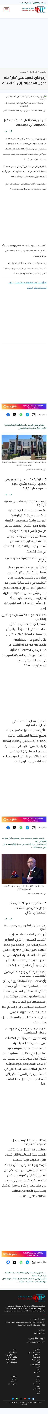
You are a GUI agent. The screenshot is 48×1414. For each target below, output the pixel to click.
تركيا (38, 1376)
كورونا (38, 1362)
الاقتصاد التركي (12, 1357)
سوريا (38, 1379)
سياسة (22, 72)
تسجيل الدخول (39, 3)
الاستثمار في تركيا (11, 1355)
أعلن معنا (14, 1381)
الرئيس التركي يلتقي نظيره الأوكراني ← (31, 428)
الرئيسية (43, 72)
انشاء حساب (25, 3)
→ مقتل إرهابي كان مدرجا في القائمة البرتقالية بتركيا (25, 425)
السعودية (36, 1384)
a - (6, 131)
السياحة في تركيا (11, 1360)
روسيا (38, 1386)
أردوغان (37, 1372)
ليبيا (38, 1394)
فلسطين (36, 1389)
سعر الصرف (13, 1352)
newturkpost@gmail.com (35, 1342)
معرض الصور (13, 1384)
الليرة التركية (36, 1360)
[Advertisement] (24, 43)
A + (10, 131)
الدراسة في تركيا (12, 1362)
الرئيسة (14, 1376)
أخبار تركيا (37, 1350)
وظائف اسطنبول (34, 1352)
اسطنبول (36, 1355)
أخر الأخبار (33, 72)
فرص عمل (36, 1357)
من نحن (14, 1379)
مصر (38, 1391)
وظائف (14, 1350)
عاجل (38, 1369)
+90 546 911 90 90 (39, 1334)
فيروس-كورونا (35, 1364)
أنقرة (38, 1367)
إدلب (38, 1381)
